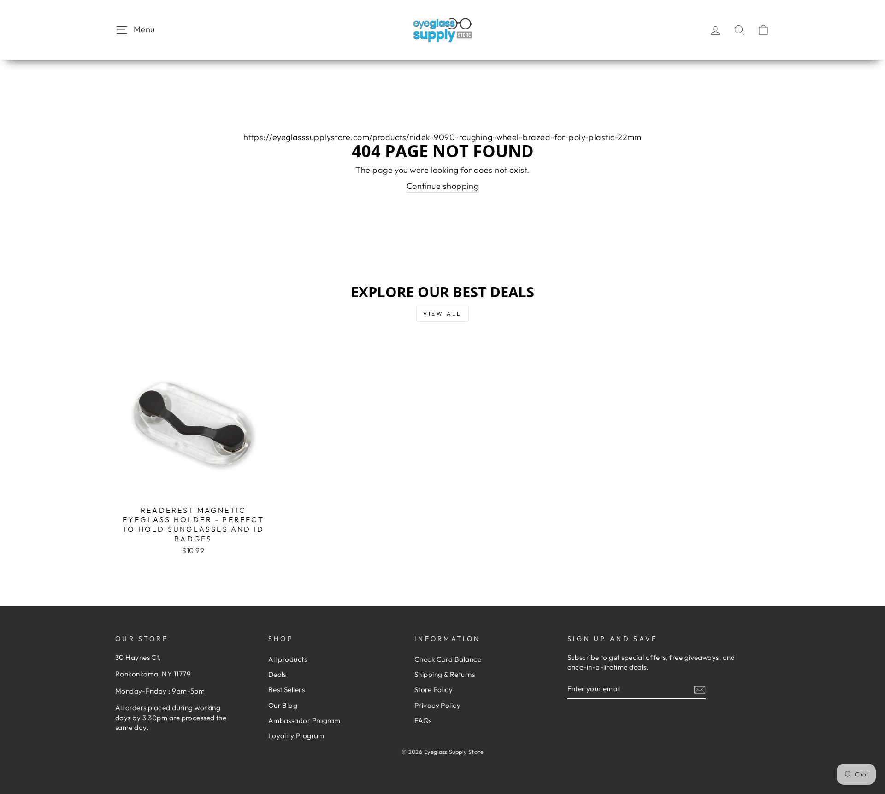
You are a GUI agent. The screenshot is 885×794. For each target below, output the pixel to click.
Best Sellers (286, 689)
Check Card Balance (447, 659)
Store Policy (433, 689)
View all (442, 313)
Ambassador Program (304, 720)
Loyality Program (296, 735)
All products (287, 659)
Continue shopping (443, 186)
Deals (277, 674)
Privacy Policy (437, 705)
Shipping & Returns (444, 674)
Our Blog (283, 705)
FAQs (423, 720)
